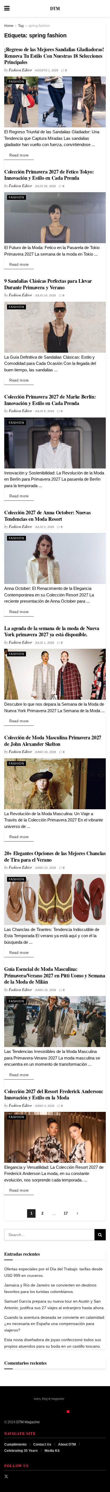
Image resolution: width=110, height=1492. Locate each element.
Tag (21, 26)
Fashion (16, 81)
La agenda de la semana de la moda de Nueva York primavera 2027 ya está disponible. (51, 631)
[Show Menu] (7, 8)
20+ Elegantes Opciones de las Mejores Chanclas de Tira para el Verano (54, 856)
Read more (21, 155)
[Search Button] (103, 8)
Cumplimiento (15, 1444)
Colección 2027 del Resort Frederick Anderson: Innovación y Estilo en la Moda (53, 1094)
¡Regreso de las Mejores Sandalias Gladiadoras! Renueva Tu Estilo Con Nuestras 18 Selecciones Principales (54, 56)
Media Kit (52, 1451)
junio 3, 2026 (44, 1105)
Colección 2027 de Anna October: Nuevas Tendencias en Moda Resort (47, 516)
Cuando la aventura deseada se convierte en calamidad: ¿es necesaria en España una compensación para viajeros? (54, 1323)
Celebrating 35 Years (21, 1451)
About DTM (67, 1444)
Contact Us (42, 1444)
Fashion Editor (20, 69)
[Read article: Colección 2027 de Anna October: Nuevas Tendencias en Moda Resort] (55, 558)
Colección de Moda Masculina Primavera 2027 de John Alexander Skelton (52, 741)
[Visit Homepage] (55, 8)
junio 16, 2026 (45, 990)
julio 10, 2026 (45, 295)
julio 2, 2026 (44, 526)
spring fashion (39, 26)
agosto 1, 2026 (46, 70)
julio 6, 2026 (44, 411)
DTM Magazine (28, 1422)
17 (66, 1213)
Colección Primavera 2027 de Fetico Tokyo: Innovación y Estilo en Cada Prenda (49, 175)
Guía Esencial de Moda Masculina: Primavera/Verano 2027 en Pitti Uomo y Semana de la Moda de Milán (54, 975)
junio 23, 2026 (45, 867)
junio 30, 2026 (45, 752)
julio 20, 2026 (45, 186)
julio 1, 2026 (44, 642)
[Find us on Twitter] (6, 1476)
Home (9, 26)
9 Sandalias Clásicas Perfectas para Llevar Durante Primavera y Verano (48, 284)
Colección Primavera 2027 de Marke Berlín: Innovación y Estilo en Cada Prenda (50, 400)
